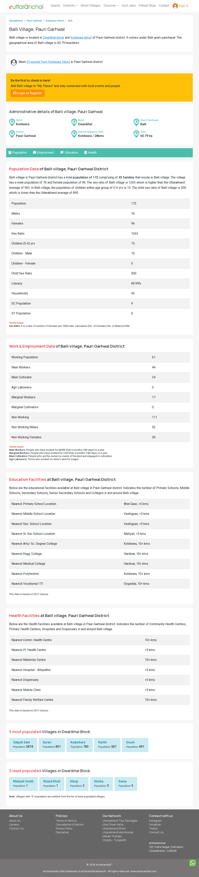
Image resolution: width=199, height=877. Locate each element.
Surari (47, 742)
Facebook (155, 824)
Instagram (155, 820)
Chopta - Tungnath (114, 840)
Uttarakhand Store (113, 828)
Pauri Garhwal (34, 20)
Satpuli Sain (21, 742)
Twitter (153, 828)
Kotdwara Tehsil (55, 20)
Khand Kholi (51, 781)
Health (92, 152)
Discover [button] (110, 5)
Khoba (98, 781)
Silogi (74, 781)
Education (71, 152)
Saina (123, 781)
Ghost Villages (90, 5)
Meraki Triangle (112, 836)
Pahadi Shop (147, 5)
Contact (164, 5)
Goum (130, 742)
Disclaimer (62, 832)
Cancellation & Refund (69, 824)
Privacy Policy (64, 828)
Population (19, 152)
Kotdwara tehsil (81, 37)
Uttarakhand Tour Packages (119, 820)
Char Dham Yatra (112, 824)
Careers (14, 824)
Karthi (102, 742)
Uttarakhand (16, 20)
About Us (14, 820)
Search (55, 5)
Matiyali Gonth (23, 781)
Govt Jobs (129, 5)
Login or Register (29, 93)
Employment (45, 152)
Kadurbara (78, 742)
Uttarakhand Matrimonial (117, 832)
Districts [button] (69, 5)
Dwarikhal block (53, 37)
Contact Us (16, 828)
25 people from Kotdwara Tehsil (48, 62)
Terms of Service (66, 820)
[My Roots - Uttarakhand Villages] (26, 6)
